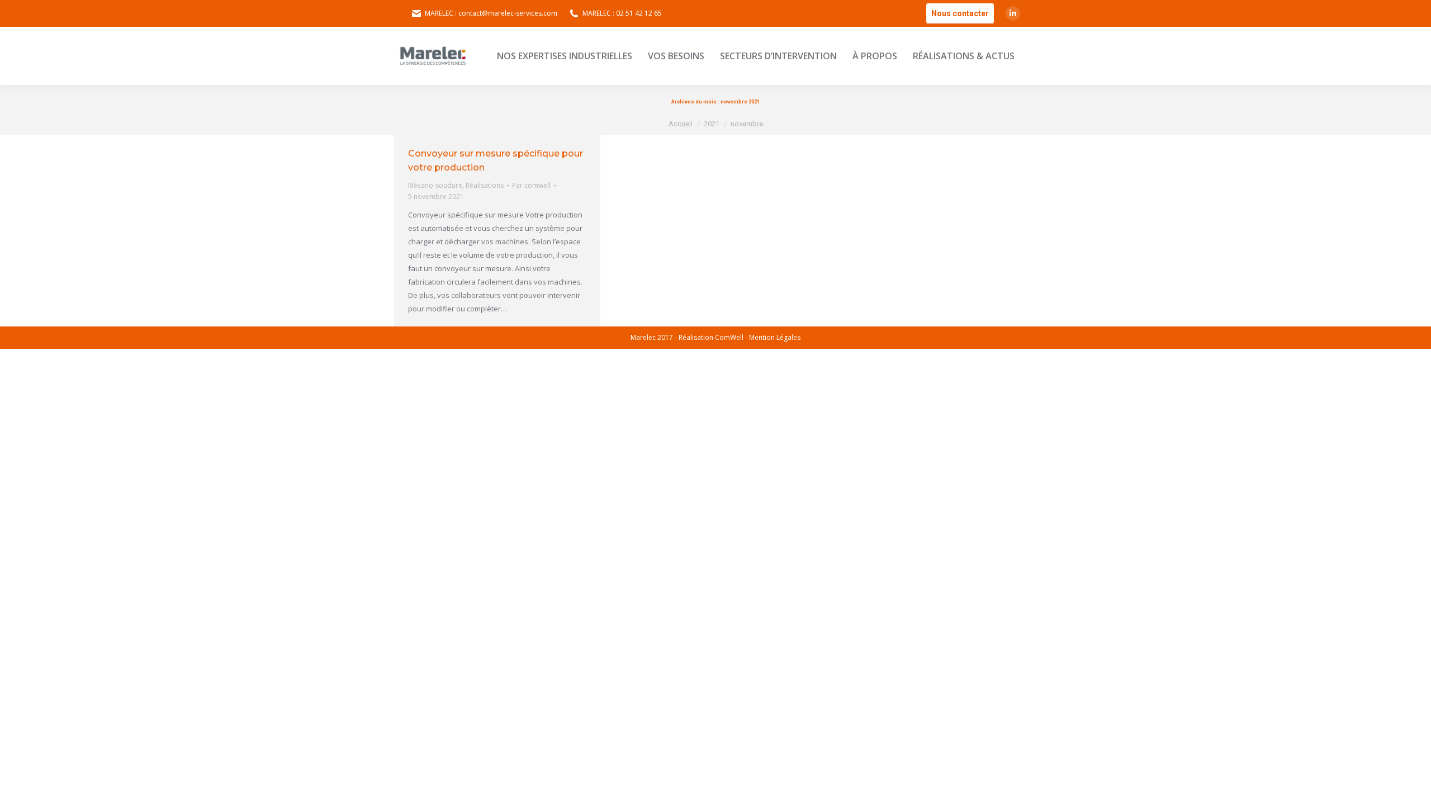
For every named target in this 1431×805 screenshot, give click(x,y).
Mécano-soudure (435, 185)
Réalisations (485, 185)
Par (531, 185)
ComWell (729, 337)
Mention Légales (774, 337)
